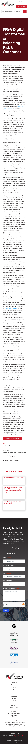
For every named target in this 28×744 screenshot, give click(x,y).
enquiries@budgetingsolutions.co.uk (15, 722)
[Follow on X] (14, 735)
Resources (14, 685)
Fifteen (18, 742)
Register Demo (21, 6)
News (14, 687)
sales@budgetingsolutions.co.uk (15, 724)
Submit (5, 610)
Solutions (14, 696)
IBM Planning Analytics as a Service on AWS (12, 502)
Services (14, 698)
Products (14, 694)
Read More (8, 480)
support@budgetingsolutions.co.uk (15, 726)
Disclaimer (14, 705)
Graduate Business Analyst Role (13, 477)
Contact (14, 689)
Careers (14, 700)
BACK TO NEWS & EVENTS (12, 438)
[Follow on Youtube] (18, 735)
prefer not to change (11, 308)
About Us (14, 682)
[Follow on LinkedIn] (22, 735)
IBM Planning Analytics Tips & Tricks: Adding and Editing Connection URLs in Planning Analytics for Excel (13, 490)
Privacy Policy (14, 707)
